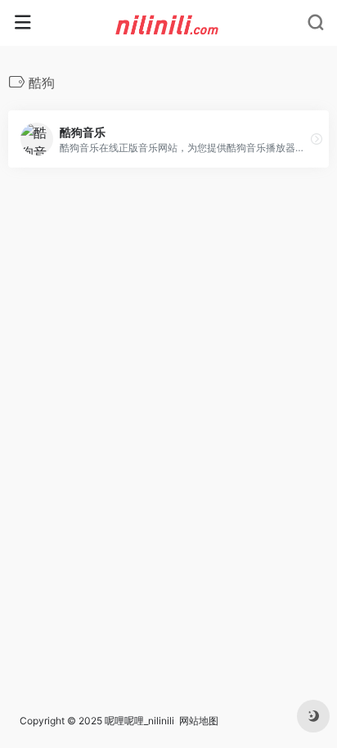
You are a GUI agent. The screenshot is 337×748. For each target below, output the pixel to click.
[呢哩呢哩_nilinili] (169, 23)
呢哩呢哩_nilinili (139, 720)
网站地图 (198, 720)
